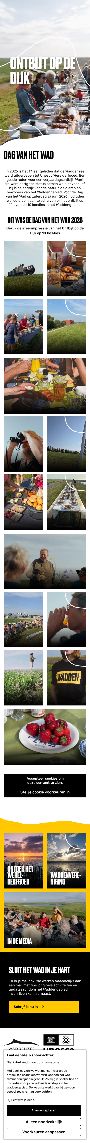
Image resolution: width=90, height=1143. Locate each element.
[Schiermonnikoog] (45, 386)
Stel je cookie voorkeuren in (45, 792)
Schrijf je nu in (26, 1007)
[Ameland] (23, 326)
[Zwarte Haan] (23, 268)
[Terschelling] (66, 502)
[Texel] (45, 737)
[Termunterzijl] (66, 326)
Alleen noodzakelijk (44, 1121)
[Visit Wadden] (21, 1046)
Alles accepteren (43, 1110)
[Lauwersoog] (66, 444)
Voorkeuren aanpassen (44, 1132)
